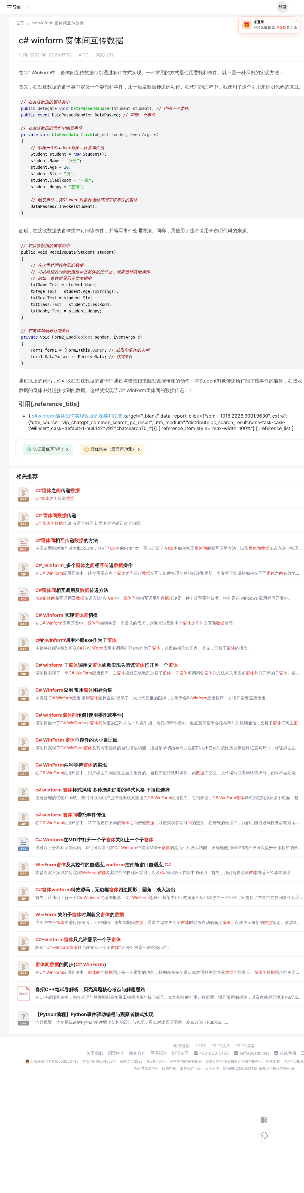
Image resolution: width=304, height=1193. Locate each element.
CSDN (201, 1046)
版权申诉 (169, 1068)
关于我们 (94, 1053)
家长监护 (273, 1061)
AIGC (83, 54)
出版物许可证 (190, 1068)
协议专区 (180, 1053)
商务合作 (137, 1053)
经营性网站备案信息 (186, 1061)
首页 (20, 23)
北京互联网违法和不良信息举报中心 (233, 1061)
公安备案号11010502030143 (55, 1061)
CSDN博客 (245, 1046)
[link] (20, 23)
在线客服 (288, 1053)
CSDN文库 (221, 1046)
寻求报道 (159, 1053)
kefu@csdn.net (254, 1053)
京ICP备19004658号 (99, 1061)
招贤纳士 (116, 1053)
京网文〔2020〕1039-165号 (143, 1061)
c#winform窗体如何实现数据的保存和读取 (77, 416)
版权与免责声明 (146, 1068)
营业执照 (212, 1068)
